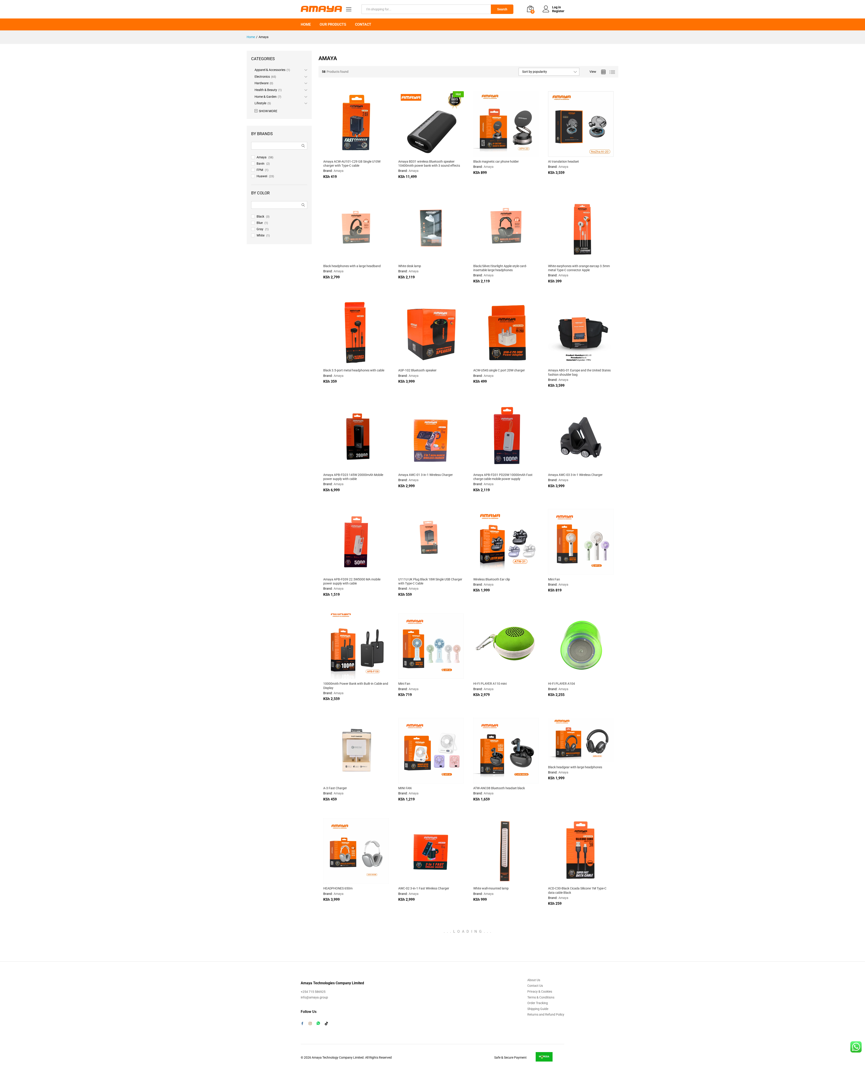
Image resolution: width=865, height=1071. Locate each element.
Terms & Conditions (540, 997)
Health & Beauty (266, 90)
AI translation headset (563, 161)
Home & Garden (266, 96)
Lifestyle (260, 103)
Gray (260, 229)
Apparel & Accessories (270, 70)
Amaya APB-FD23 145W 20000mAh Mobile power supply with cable (353, 477)
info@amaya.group (314, 997)
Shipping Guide (537, 1009)
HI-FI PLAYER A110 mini (490, 683)
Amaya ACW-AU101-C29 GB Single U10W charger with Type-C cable (351, 163)
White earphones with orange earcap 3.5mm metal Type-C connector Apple (579, 268)
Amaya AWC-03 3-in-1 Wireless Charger (575, 475)
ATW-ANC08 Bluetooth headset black (499, 788)
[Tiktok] (326, 1023)
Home (306, 24)
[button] (345, 154)
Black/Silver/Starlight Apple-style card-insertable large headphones (500, 268)
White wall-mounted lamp (491, 888)
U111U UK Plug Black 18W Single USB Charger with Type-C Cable (430, 581)
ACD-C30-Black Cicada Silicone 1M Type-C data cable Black (577, 890)
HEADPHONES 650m (338, 888)
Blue (260, 223)
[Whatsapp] (318, 1023)
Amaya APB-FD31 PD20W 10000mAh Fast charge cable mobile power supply (503, 477)
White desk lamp (409, 266)
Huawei (262, 176)
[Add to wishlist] (366, 154)
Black (260, 216)
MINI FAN (405, 788)
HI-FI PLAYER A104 (561, 683)
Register (558, 11)
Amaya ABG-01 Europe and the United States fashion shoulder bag (579, 372)
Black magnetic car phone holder (496, 161)
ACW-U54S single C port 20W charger (499, 370)
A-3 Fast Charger (335, 788)
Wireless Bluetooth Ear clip (491, 579)
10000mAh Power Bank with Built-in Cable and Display (355, 685)
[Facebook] (302, 1024)
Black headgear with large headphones (575, 767)
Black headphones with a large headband (352, 266)
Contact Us (535, 985)
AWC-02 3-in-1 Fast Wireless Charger (423, 888)
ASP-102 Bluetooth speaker (417, 370)
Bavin (260, 163)
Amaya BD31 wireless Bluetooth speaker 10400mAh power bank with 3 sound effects (429, 163)
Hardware (262, 83)
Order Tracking (537, 1003)
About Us (533, 980)
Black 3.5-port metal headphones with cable (353, 370)
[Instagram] (310, 1023)
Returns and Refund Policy (545, 1014)
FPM (260, 170)
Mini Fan (554, 579)
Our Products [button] (333, 24)
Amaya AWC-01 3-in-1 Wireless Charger (425, 475)
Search (502, 9)
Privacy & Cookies (539, 991)
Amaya (339, 171)
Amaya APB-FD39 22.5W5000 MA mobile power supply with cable (351, 581)
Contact (363, 24)
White (260, 235)
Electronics (262, 76)
